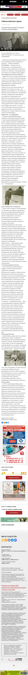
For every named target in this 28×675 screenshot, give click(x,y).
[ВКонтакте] (2, 423)
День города (10, 14)
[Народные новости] (23, 1)
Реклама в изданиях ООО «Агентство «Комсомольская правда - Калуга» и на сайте (13, 588)
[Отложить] (26, 423)
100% (13, 473)
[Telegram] (8, 423)
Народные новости (11, 12)
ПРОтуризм (17, 14)
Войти (26, 1)
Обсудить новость (14, 477)
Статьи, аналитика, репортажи (9, 18)
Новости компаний (7, 524)
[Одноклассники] (4, 423)
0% (2, 473)
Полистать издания (6, 572)
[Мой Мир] (6, 423)
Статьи (19, 12)
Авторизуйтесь (14, 512)
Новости (4, 12)
